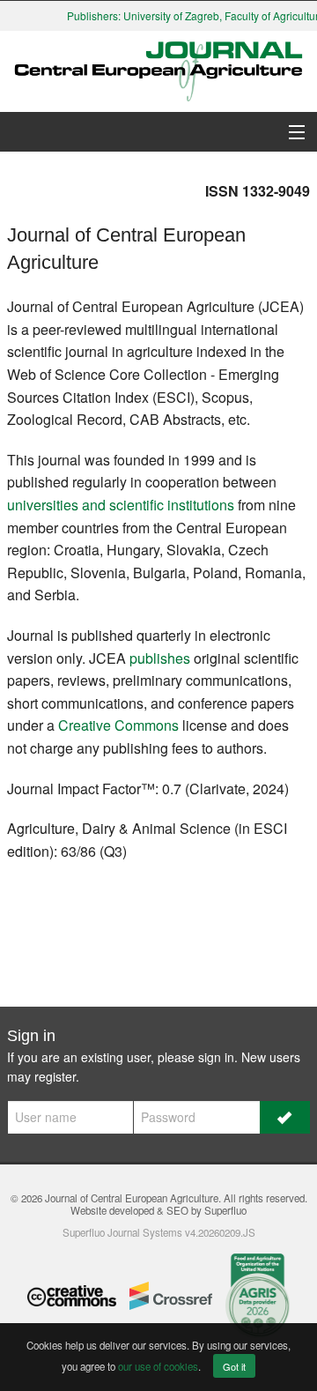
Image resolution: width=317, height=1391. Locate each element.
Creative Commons (118, 725)
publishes (159, 658)
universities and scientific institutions (120, 505)
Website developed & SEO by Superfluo (158, 1210)
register (55, 1076)
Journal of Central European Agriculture (131, 1198)
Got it (234, 1366)
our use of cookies (158, 1366)
